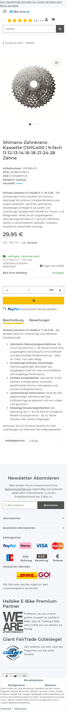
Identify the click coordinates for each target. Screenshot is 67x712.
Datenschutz (20, 708)
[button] (46, 19)
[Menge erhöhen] (60, 290)
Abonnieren (51, 505)
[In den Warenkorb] (6, 54)
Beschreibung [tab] (13, 320)
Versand (32, 242)
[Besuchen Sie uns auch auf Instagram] (24, 676)
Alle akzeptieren (33, 680)
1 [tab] (30, 124)
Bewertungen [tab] (39, 320)
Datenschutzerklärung (18, 489)
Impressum (6, 708)
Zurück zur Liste (13, 42)
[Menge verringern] (7, 290)
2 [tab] (34, 124)
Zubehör (21, 179)
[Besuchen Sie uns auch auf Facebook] (6, 676)
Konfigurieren (16, 685)
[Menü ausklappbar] (4, 9)
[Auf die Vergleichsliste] (57, 63)
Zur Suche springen (45, 2)
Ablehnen (50, 685)
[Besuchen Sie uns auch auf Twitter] (15, 676)
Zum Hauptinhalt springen (16, 2)
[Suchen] (60, 29)
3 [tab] (37, 124)
